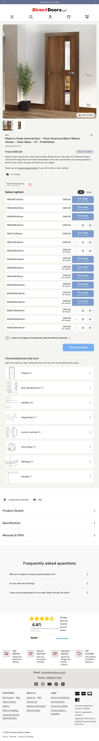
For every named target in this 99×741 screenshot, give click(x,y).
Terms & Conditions (60, 697)
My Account (8, 697)
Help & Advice (9, 701)
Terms (5, 736)
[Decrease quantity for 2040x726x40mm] (75, 310)
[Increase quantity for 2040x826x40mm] (90, 319)
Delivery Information (36, 706)
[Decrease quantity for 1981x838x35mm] (75, 250)
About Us (31, 697)
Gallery (6, 706)
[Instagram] (42, 684)
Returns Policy (33, 710)
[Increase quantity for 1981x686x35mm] (90, 225)
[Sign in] (50, 17)
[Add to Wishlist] (91, 135)
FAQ (39, 697)
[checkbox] (7, 338)
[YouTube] (49, 684)
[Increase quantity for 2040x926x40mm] (90, 327)
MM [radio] (80, 192)
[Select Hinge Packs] (89, 417)
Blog (18, 697)
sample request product (28, 168)
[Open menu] (12, 17)
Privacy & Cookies (59, 706)
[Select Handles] (89, 402)
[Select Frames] (89, 373)
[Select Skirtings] (89, 461)
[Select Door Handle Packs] (89, 388)
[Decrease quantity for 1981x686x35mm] (75, 225)
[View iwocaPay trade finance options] (49, 184)
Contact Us (32, 701)
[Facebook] (36, 684)
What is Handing (10, 710)
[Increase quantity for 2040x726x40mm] (90, 310)
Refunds (13, 736)
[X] (63, 684)
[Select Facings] (89, 476)
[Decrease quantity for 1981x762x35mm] (75, 242)
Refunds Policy (58, 701)
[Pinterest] (56, 684)
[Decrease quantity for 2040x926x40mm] (75, 327)
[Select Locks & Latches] (89, 432)
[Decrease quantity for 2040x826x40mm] (75, 319)
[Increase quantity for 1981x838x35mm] (90, 250)
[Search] (31, 17)
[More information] (69, 337)
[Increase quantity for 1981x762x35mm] (90, 242)
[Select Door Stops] (89, 447)
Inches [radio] (89, 192)
